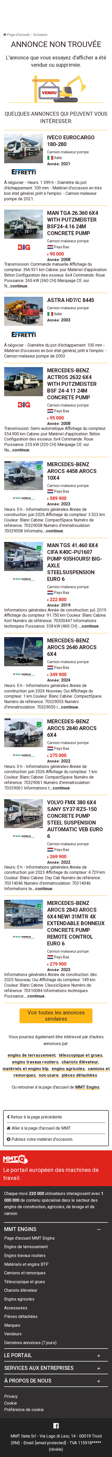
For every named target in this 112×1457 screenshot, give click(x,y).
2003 (58, 320)
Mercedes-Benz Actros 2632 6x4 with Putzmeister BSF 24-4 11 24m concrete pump (72, 384)
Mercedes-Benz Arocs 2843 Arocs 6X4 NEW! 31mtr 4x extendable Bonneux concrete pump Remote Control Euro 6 (76, 923)
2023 (58, 503)
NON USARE (49, 1075)
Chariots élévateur (79, 1062)
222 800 (56, 599)
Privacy (11, 1396)
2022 (58, 761)
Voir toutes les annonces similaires (56, 1015)
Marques (12, 1325)
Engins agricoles (68, 1068)
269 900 (56, 856)
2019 (58, 605)
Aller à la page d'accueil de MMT (41, 1128)
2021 (58, 163)
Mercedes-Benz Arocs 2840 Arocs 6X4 (72, 728)
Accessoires (15, 1307)
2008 (58, 259)
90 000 (55, 254)
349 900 (56, 674)
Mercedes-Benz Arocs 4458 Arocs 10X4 (72, 471)
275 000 (56, 755)
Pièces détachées (79, 1075)
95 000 (55, 418)
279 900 (56, 964)
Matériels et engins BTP (25, 1068)
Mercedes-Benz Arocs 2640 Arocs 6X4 (72, 647)
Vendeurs (13, 1333)
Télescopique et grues (80, 1055)
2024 (58, 680)
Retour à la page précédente (36, 1117)
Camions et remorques (25, 1272)
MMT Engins (87, 1087)
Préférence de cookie (24, 1409)
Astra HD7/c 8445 (70, 300)
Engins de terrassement (31, 1055)
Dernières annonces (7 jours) (30, 1342)
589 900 (56, 498)
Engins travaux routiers (35, 1062)
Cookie (10, 1403)
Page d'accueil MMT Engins (29, 1238)
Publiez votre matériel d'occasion (41, 1139)
